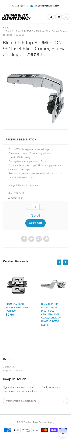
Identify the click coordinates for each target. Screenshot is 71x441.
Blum (20, 198)
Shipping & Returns (13, 370)
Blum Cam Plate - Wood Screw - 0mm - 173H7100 (18, 307)
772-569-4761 (22, 5)
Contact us (8, 366)
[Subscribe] (63, 401)
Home (6, 27)
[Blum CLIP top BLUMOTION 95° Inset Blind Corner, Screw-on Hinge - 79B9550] (35, 99)
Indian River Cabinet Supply (40, 422)
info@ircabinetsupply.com (46, 5)
